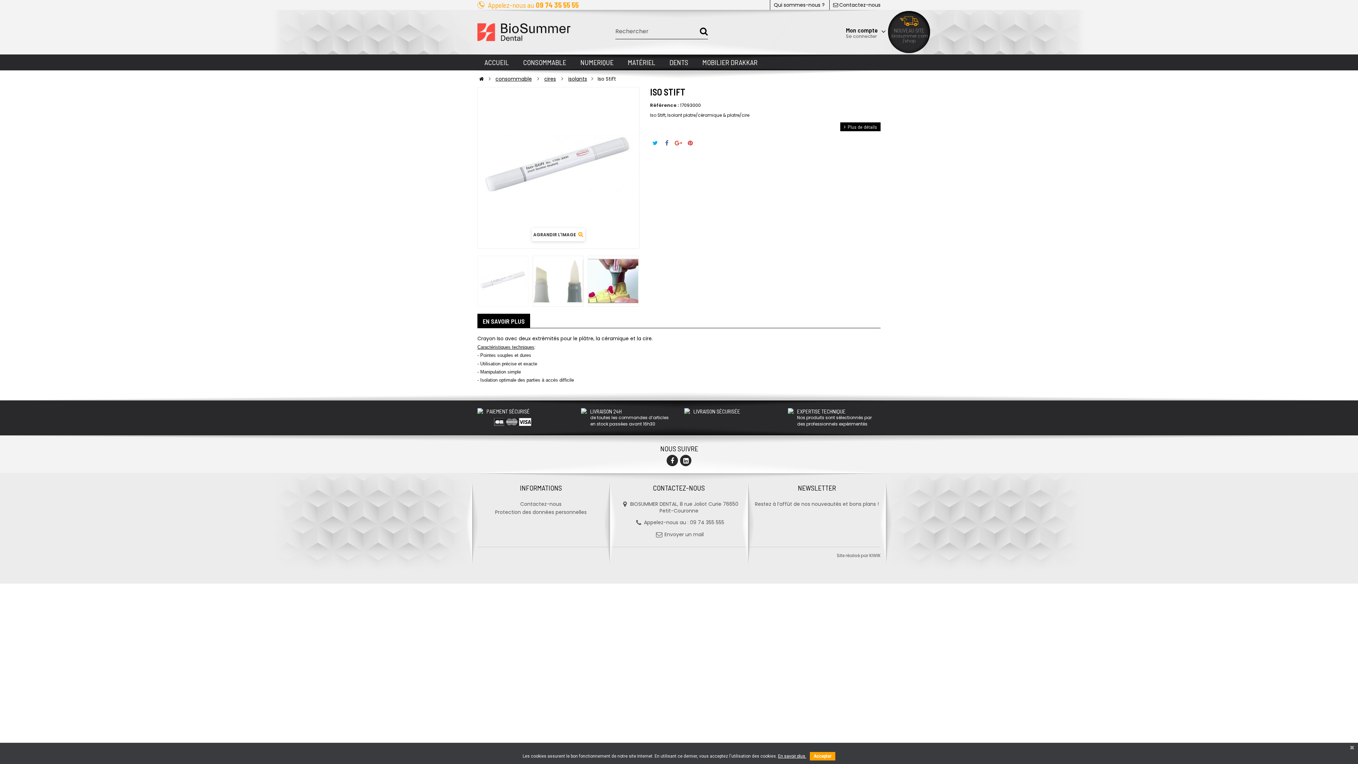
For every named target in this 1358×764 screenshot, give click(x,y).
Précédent (477, 281)
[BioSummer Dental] (523, 32)
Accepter (822, 756)
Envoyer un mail (684, 534)
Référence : (664, 105)
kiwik (875, 555)
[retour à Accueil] (481, 78)
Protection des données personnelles (541, 512)
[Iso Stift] (502, 281)
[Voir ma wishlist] (843, 13)
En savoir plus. (792, 756)
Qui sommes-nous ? (799, 4)
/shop (909, 41)
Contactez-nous (860, 4)
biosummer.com (910, 36)
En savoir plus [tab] (504, 321)
